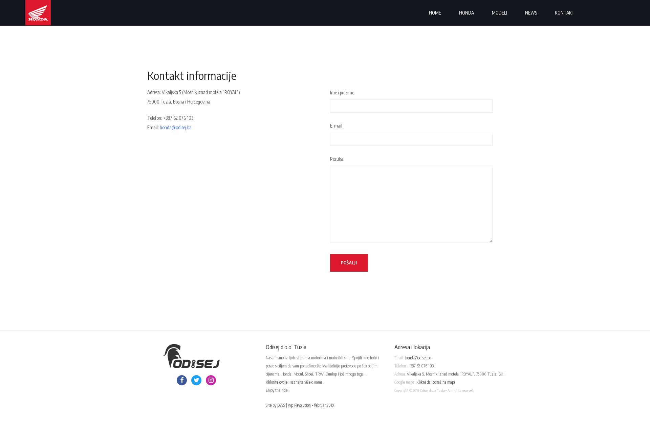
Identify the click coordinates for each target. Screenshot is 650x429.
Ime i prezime (342, 92)
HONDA (466, 13)
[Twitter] (196, 380)
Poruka (336, 159)
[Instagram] (211, 380)
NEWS (531, 13)
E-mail (336, 126)
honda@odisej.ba (176, 127)
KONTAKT (565, 13)
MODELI (499, 13)
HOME (435, 13)
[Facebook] (182, 380)
